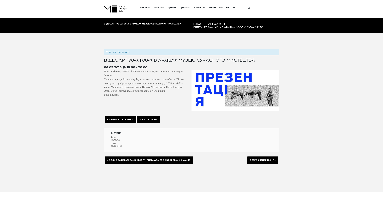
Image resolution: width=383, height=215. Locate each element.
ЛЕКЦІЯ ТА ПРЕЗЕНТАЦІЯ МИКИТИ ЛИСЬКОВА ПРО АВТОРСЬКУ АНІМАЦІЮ (148, 160)
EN (228, 7)
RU (235, 7)
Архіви (172, 7)
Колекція (199, 7)
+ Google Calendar (120, 119)
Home (197, 23)
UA (221, 7)
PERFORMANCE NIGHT (263, 160)
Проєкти (185, 7)
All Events (214, 23)
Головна (145, 7)
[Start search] (250, 8)
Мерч (212, 7)
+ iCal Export (148, 119)
